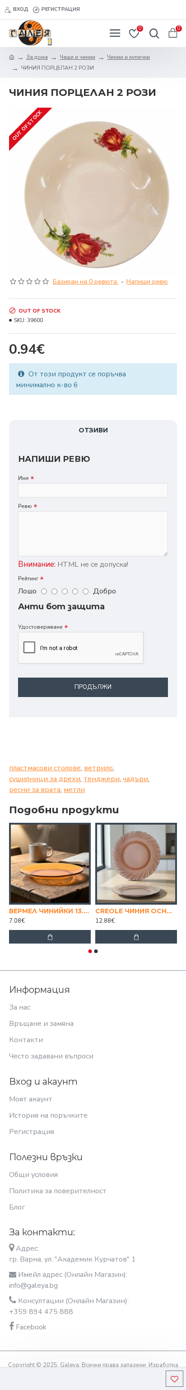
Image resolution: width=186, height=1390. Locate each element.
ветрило (98, 768)
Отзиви (93, 430)
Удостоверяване (40, 627)
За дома (37, 57)
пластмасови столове (45, 768)
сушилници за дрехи (44, 779)
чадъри (135, 779)
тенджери (102, 779)
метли (74, 790)
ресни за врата (34, 790)
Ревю (25, 506)
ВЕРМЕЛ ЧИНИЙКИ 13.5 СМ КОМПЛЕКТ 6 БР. (50, 911)
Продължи (93, 687)
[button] (90, 951)
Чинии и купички (128, 57)
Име (23, 478)
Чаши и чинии (77, 57)
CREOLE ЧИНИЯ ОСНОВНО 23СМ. (136, 911)
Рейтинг (28, 578)
